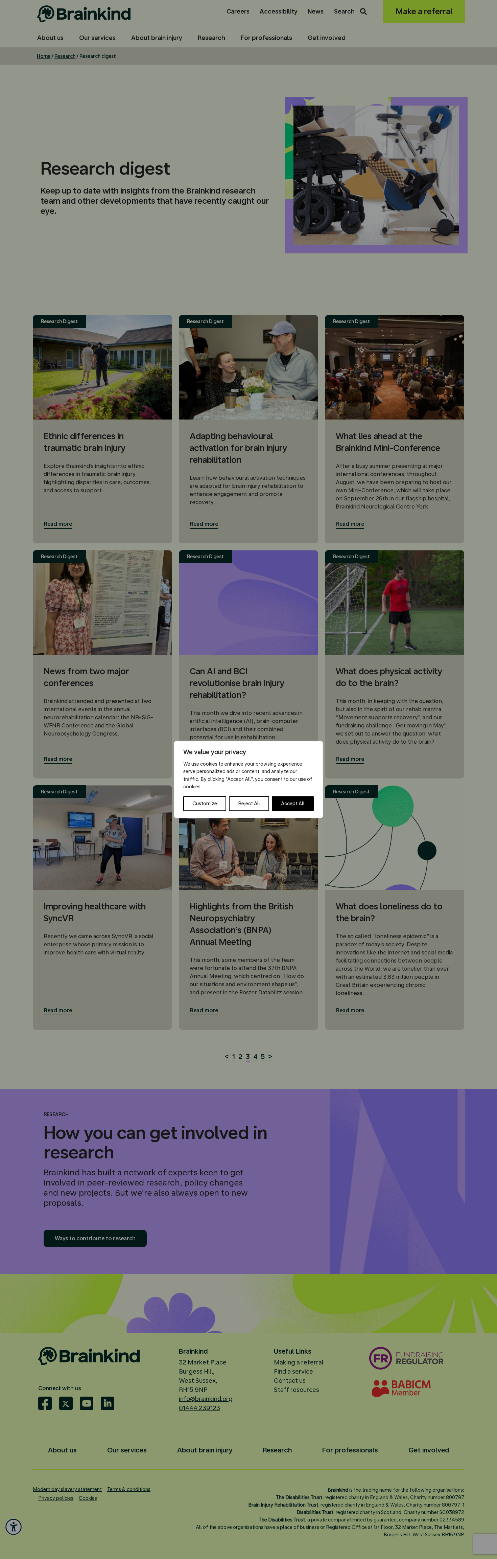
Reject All (249, 803)
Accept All (293, 803)
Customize (204, 803)
